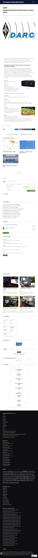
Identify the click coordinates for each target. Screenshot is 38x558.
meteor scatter (25, 476)
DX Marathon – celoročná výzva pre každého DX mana (26, 152)
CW (7, 125)
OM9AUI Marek (5, 494)
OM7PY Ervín (5, 492)
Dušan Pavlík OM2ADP (19, 405)
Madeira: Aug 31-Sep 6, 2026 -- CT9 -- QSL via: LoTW (10, 216)
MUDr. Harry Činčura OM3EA (19, 379)
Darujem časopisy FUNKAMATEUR (11, 224)
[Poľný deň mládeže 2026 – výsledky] (10, 144)
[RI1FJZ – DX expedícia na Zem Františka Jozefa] (10, 158)
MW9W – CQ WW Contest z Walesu (26, 134)
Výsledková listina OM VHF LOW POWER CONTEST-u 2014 (12, 524)
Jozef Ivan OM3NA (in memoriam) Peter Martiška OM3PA (19, 394)
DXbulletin (4, 426)
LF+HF (20, 150)
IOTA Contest (8, 476)
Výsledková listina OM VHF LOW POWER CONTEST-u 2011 (11, 520)
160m (6, 471)
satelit (8, 480)
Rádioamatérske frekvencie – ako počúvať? (9, 431)
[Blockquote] (15, 184)
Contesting (5, 150)
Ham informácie (5, 422)
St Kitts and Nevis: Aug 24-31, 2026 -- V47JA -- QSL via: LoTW (12, 210)
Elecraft (24, 474)
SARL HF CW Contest (6, 457)
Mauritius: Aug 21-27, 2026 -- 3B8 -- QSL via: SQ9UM (10, 207)
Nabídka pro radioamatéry (10, 227)
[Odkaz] (18, 184)
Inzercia (4, 251)
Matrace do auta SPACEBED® (19, 354)
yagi (13, 482)
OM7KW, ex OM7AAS (6, 501)
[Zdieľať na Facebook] (3, 18)
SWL (28, 480)
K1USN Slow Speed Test (6, 459)
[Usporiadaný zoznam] (12, 184)
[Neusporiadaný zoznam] (14, 184)
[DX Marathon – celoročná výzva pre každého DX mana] (27, 144)
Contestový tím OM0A (6, 503)
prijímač (17, 478)
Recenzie (4, 429)
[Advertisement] (19, 51)
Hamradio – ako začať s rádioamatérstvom (9, 432)
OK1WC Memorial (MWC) (6, 464)
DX (21, 474)
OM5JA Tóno (5, 495)
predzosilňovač (13, 478)
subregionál (23, 480)
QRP (3, 428)
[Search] (32, 2)
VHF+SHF (4, 416)
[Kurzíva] (9, 184)
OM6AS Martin (5, 491)
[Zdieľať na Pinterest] (6, 18)
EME (27, 474)
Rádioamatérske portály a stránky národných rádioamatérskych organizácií (14, 434)
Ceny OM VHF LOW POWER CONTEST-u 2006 (10, 514)
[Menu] (34, 2)
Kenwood (12, 476)
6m (3, 471)
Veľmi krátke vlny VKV (6, 242)
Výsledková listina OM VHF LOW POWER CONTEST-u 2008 (12, 517)
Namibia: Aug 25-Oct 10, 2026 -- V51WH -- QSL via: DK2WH (11, 213)
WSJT (7, 482)
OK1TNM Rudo (5, 497)
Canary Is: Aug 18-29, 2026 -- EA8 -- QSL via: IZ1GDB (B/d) (11, 204)
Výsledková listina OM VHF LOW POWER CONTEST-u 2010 (11, 518)
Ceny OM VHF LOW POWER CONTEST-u (9, 511)
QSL (28, 478)
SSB (9, 125)
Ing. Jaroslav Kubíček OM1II (19, 388)
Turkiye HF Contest (6, 442)
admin (6, 15)
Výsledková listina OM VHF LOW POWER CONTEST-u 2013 (11, 523)
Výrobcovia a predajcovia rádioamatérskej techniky (10, 435)
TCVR (31, 480)
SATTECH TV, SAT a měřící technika (19, 353)
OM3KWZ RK (5, 488)
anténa (10, 471)
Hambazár (4, 419)
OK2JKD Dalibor (5, 498)
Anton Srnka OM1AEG (19, 401)
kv (21, 476)
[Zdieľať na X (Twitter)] (5, 18)
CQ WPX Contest (31, 471)
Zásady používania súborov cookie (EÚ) (8, 437)
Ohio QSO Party (5, 452)
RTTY (4, 480)
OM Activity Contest (6, 478)
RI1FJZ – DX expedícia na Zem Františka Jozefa (10, 166)
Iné (3, 248)
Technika (4, 245)
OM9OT (33, 476)
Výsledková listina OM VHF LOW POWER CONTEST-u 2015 (11, 526)
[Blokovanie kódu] (16, 184)
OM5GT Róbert (5, 489)
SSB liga (18, 480)
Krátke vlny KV (5, 239)
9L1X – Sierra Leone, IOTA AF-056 (11, 134)
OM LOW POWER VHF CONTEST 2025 (8, 545)
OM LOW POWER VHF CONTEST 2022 (8, 536)
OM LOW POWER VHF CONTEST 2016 (8, 527)
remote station (32, 478)
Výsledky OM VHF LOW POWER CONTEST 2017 (10, 529)
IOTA (4, 476)
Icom (33, 474)
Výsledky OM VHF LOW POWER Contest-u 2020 (10, 533)
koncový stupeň (17, 476)
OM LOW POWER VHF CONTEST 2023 (8, 539)
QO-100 (21, 478)
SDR (11, 480)
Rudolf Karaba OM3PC (19, 375)
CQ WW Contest (6, 474)
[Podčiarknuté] (10, 184)
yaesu (11, 482)
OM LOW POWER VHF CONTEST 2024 (9, 542)
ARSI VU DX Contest (6, 447)
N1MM (30, 476)
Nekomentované (25, 15)
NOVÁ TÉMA (5, 255)
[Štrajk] (11, 184)
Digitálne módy (5, 164)
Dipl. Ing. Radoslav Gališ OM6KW (19, 384)
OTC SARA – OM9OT (6, 500)
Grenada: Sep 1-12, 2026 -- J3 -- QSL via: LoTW (9, 217)
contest (4, 125)
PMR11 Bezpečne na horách (7, 504)
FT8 (30, 474)
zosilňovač (17, 482)
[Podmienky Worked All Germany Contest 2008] (19, 30)
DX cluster (22, 93)
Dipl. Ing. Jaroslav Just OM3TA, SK (19, 370)
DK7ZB (18, 474)
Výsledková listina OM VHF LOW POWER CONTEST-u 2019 (11, 530)
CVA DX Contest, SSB (6, 454)
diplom (15, 474)
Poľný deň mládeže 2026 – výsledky (9, 151)
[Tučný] (7, 184)
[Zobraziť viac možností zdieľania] (8, 18)
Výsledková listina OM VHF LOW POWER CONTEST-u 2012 (11, 521)
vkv (4, 482)
